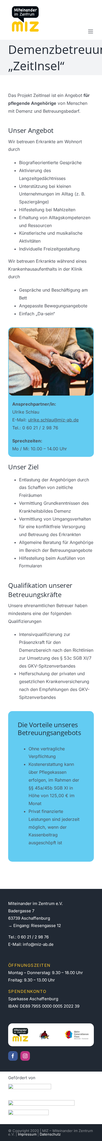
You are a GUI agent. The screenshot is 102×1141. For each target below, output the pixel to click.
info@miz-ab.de (38, 944)
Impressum (27, 1134)
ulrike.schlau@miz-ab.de (53, 420)
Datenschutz (50, 1134)
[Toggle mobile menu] (91, 31)
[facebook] (13, 1056)
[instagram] (25, 1056)
